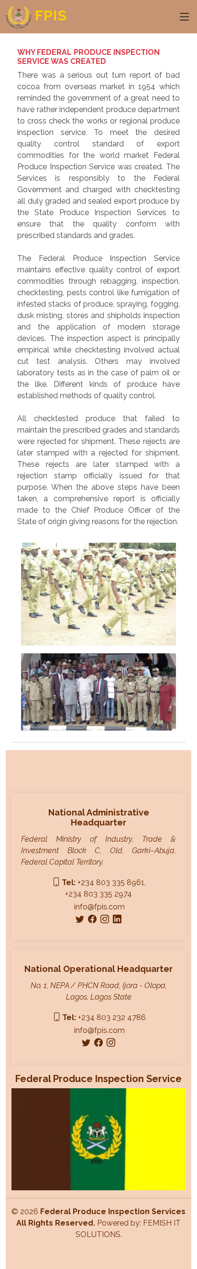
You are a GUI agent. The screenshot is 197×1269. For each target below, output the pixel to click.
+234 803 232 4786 (104, 1017)
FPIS (49, 15)
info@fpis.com (99, 906)
